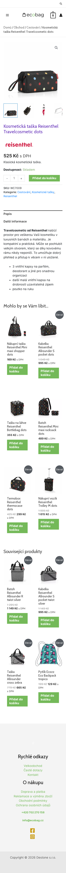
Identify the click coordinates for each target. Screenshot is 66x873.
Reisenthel (10, 196)
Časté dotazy (33, 770)
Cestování (33, 27)
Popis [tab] (8, 214)
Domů (7, 27)
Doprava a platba (33, 791)
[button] (56, 48)
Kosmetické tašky (43, 192)
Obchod (19, 27)
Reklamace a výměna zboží (33, 796)
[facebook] (33, 830)
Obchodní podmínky (33, 800)
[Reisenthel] (19, 144)
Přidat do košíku (44, 178)
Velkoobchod (33, 766)
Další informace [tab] (15, 221)
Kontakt (33, 775)
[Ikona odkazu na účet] (60, 15)
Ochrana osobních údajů (33, 805)
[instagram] (33, 836)
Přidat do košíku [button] (16, 369)
